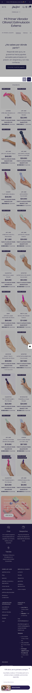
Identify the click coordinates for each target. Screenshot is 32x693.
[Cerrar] (29, 668)
